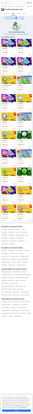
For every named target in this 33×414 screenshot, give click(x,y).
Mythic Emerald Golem (18, 289)
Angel (26, 235)
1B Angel (17, 229)
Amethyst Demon (20, 235)
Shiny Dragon (5, 253)
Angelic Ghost (14, 240)
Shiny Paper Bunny (26, 310)
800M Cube (24, 262)
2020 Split (18, 232)
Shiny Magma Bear (13, 253)
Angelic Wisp (5, 243)
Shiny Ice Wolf (17, 301)
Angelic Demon (20, 237)
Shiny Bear (4, 250)
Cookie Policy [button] (19, 405)
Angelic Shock (21, 240)
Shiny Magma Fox (15, 304)
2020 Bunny (4, 316)
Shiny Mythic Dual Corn (21, 286)
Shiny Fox (11, 301)
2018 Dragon (11, 232)
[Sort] (26, 17)
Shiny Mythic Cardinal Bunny (8, 280)
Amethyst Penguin (21, 264)
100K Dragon (11, 229)
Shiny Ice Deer (26, 250)
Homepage (3, 6)
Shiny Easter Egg (14, 313)
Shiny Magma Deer (6, 304)
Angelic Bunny (5, 237)
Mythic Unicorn (16, 292)
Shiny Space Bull (5, 307)
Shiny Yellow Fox (5, 259)
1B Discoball (22, 313)
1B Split (13, 262)
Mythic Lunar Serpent (6, 294)
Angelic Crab (12, 237)
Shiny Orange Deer (16, 310)
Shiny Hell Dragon (22, 307)
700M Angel (4, 235)
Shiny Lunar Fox (5, 256)
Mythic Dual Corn (5, 283)
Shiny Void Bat (14, 307)
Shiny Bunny (4, 301)
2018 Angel (4, 232)
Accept (16, 410)
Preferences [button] (24, 407)
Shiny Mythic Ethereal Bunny (22, 277)
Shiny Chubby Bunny (6, 262)
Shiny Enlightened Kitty (23, 259)
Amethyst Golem (12, 264)
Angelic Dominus (5, 240)
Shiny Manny (13, 259)
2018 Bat (29, 313)
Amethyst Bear (17, 316)
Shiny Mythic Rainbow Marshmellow (22, 274)
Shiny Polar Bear (11, 250)
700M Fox (11, 316)
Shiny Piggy (19, 250)
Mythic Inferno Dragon (7, 292)
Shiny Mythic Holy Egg (7, 289)
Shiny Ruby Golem (26, 301)
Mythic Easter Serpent (21, 280)
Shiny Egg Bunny (5, 313)
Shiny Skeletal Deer (6, 310)
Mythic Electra (16, 294)
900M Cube (4, 264)
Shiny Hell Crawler (14, 256)
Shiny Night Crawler (24, 256)
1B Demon (23, 229)
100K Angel (4, 229)
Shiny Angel (21, 253)
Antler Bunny (12, 243)
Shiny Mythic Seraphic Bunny (8, 277)
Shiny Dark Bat (24, 304)
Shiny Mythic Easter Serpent (8, 286)
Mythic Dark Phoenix (24, 294)
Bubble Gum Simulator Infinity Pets (16, 6)
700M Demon (12, 235)
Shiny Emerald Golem (6, 271)
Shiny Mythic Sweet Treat (7, 274)
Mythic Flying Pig (25, 292)
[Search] (30, 17)
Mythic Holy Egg (14, 283)
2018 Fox (19, 262)
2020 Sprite (24, 232)
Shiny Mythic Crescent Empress (20, 271)
